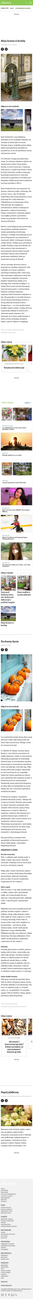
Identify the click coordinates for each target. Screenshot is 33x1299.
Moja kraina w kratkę (7, 623)
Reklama (4, 1199)
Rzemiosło (4, 1255)
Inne (2, 1278)
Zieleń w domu (6, 1224)
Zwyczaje (4, 1257)
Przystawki (5, 1267)
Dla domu (4, 1236)
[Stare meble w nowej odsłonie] (24, 583)
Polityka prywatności (8, 1194)
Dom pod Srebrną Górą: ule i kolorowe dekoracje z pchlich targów (8, 597)
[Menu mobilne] (30, 2)
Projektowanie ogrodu (9, 1226)
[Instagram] (2, 1294)
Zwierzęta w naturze (8, 1245)
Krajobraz (4, 1249)
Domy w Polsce (6, 1207)
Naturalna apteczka (8, 1234)
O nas (3, 1188)
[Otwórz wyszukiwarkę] (26, 2)
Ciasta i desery (6, 1272)
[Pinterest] (9, 1294)
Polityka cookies (6, 1196)
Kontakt (4, 1201)
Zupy (2, 1269)
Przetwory (4, 1276)
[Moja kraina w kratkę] (8, 613)
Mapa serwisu (5, 1198)
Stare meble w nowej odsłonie (24, 593)
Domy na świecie (6, 1209)
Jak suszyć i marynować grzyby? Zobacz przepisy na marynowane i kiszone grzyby (14, 1046)
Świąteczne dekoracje (14, 367)
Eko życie (4, 1238)
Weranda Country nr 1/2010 (14, 364)
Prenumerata (6, 1285)
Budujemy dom (6, 1213)
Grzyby (3, 1247)
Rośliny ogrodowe (7, 1221)
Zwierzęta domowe (7, 1244)
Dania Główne (6, 1270)
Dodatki (4, 1274)
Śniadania (4, 1265)
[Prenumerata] (12, 1294)
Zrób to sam (5, 1259)
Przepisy (4, 1282)
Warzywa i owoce (7, 1219)
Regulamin (4, 1192)
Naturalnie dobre (14, 1038)
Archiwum (4, 1190)
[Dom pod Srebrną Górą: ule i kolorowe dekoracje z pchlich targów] (8, 583)
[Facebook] (5, 1294)
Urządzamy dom (6, 1211)
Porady (3, 1222)
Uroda (3, 1232)
